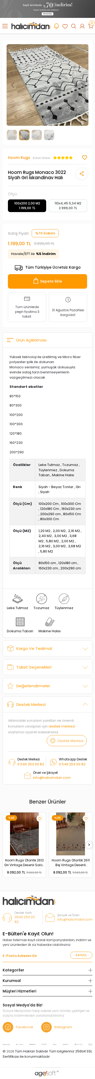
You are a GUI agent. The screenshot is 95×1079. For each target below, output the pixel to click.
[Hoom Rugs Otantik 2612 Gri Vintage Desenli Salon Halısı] (24, 833)
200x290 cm (50, 513)
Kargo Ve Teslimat (34, 648)
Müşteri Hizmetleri (19, 991)
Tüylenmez (48, 470)
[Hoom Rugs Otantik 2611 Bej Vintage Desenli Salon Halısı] (70, 833)
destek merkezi (62, 726)
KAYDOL (81, 955)
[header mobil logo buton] (31, 25)
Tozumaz (70, 464)
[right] (89, 845)
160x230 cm (71, 508)
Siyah (44, 491)
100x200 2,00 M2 (27, 205)
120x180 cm (67, 562)
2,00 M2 (59, 530)
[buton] (47, 8)
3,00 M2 (60, 535)
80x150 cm (47, 562)
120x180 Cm (49, 508)
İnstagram (63, 1027)
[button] (13, 85)
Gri (78, 486)
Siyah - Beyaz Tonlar (56, 486)
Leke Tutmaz (49, 464)
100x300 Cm (71, 503)
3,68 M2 (74, 546)
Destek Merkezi (31, 704)
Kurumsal (12, 980)
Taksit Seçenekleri (33, 667)
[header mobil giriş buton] (82, 26)
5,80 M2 (52, 541)
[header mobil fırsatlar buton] (56, 26)
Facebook (24, 1027)
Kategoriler (13, 970)
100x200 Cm (49, 503)
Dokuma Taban (20, 631)
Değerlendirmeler (33, 686)
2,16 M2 (74, 530)
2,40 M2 (45, 535)
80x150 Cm (72, 513)
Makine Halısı (63, 475)
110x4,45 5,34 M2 (68, 205)
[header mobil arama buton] (74, 26)
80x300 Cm (49, 518)
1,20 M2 (44, 530)
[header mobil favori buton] (65, 26)
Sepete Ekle (51, 281)
